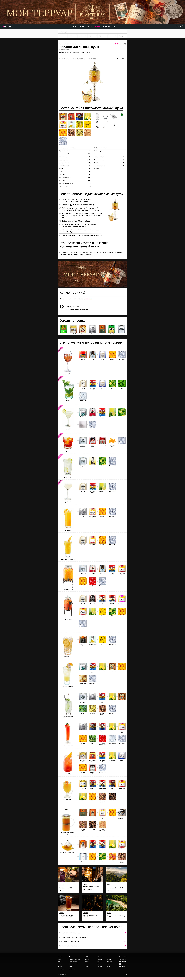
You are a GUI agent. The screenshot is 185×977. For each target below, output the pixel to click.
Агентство (87, 964)
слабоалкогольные (63, 52)
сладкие (82, 52)
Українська (109, 961)
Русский (109, 964)
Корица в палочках (64, 177)
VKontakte (124, 961)
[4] (119, 44)
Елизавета (68, 307)
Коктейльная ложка (99, 166)
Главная (61, 44)
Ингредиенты (107, 26)
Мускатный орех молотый (66, 183)
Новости (61, 884)
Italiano (109, 966)
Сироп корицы (63, 157)
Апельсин (62, 174)
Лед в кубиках (63, 186)
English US (99, 966)
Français (109, 959)
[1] (114, 44)
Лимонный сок (63, 160)
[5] (121, 44)
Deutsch (98, 961)
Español (98, 964)
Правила (87, 961)
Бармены (89, 26)
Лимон (61, 171)
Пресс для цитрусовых (100, 160)
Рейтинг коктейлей (73, 964)
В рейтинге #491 (121, 58)
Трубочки (96, 168)
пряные (78, 52)
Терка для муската (99, 157)
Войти (179, 26)
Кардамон (62, 180)
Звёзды (70, 966)
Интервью (85, 884)
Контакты (87, 966)
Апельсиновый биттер (65, 154)
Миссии (82, 26)
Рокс (95, 154)
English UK (99, 959)
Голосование (72, 969)
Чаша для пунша (98, 151)
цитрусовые (72, 52)
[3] (117, 44)
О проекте (87, 959)
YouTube (123, 966)
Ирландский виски (64, 151)
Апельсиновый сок (64, 163)
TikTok (123, 964)
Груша (61, 168)
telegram (124, 959)
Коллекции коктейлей (74, 961)
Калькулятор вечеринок (74, 959)
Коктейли (97, 26)
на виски (88, 52)
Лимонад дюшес (64, 166)
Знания (109, 884)
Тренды (75, 26)
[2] (115, 44)
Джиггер (96, 163)
